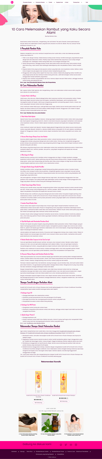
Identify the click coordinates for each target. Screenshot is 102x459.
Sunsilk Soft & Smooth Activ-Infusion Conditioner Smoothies (44, 333)
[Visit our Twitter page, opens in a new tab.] (66, 444)
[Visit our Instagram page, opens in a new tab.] (76, 444)
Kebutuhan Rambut (40, 2)
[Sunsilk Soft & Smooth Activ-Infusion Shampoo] (63, 382)
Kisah (67, 2)
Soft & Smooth (57, 287)
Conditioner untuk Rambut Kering (36, 323)
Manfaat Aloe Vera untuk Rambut (36, 113)
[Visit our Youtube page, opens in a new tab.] (71, 444)
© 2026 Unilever (52, 457)
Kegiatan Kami (59, 2)
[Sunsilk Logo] (12, 2)
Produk (50, 2)
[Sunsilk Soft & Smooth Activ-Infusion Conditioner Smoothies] (38, 382)
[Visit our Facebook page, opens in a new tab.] (61, 444)
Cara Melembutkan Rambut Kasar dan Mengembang (41, 82)
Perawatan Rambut (27, 2)
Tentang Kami (76, 2)
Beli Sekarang (38, 402)
